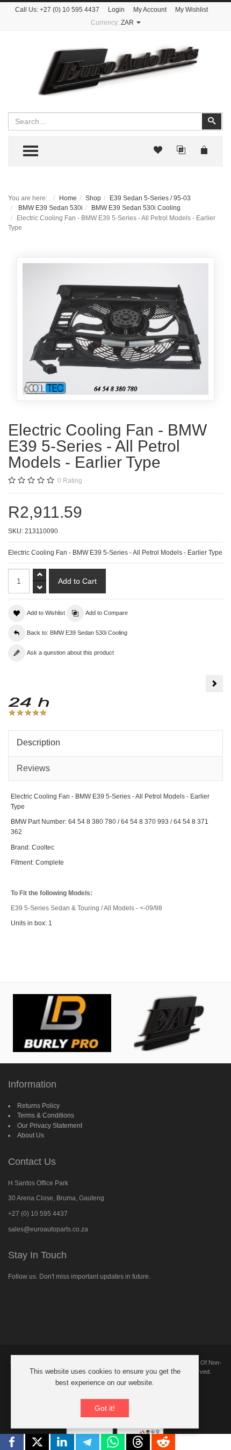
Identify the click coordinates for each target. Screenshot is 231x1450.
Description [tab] (38, 742)
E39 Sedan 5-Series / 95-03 (150, 198)
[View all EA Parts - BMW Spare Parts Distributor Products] (169, 1023)
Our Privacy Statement (49, 1125)
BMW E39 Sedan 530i (50, 208)
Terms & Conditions (45, 1115)
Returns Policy (38, 1106)
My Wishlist (191, 9)
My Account (150, 9)
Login (116, 9)
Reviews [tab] (33, 768)
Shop (93, 198)
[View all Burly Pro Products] (62, 1023)
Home (68, 198)
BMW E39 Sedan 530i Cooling (136, 208)
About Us (30, 1135)
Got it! (105, 1408)
